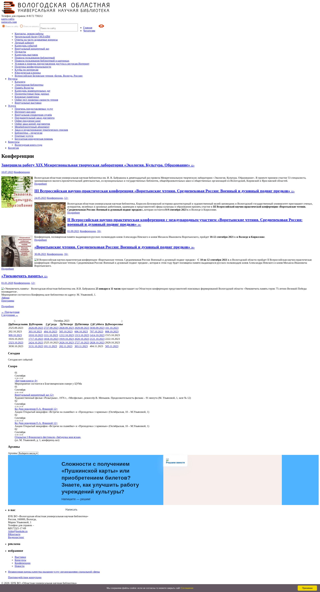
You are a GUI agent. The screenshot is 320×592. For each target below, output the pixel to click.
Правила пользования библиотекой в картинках (42, 60)
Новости (19, 566)
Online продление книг (28, 120)
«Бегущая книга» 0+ (26, 380)
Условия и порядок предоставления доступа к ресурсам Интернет (52, 63)
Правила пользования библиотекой (35, 57)
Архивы (12, 453)
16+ (99, 231)
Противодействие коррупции (25, 577)
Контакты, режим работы (29, 33)
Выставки (20, 557)
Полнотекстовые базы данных (32, 93)
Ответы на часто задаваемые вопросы (36, 39)
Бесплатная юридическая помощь (34, 138)
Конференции (22, 172)
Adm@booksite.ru (18, 531)
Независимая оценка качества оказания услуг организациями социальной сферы (54, 571)
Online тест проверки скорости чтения (36, 99)
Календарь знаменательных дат (32, 90)
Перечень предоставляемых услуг (34, 108)
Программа (7, 300)
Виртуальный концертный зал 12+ (34, 394)
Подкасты (20, 51)
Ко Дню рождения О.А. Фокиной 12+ (36, 408)
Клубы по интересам (26, 69)
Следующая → (9, 315)
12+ (66, 198)
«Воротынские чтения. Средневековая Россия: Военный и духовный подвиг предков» (114, 247)
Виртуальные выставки (28, 102)
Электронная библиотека (29, 84)
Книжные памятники (27, 96)
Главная (87, 27)
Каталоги (20, 81)
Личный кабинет (24, 42)
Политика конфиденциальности (33, 66)
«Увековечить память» (24, 276)
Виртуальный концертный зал (32, 48)
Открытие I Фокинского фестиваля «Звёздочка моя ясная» (48, 437)
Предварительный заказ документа (34, 117)
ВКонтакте (14, 534)
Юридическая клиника (28, 72)
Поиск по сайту (12, 26)
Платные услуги (24, 135)
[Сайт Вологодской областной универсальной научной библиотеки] (55, 13)
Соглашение (187, 588)
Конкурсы (14, 141)
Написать (71, 509)
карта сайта (7, 19)
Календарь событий (26, 45)
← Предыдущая (10, 312)
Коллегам (13, 147)
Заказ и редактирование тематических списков (41, 129)
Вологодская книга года (28, 144)
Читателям (89, 30)
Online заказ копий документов (32, 123)
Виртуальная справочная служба (33, 114)
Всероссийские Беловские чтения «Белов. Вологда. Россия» (49, 75)
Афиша (5, 297)
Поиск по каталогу (31, 26)
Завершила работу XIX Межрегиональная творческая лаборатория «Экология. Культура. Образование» (97, 165)
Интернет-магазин (25, 111)
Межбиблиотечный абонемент (32, 126)
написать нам (9, 22)
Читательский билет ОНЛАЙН (32, 36)
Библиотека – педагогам (28, 132)
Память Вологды (24, 87)
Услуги (12, 105)
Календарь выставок (26, 54)
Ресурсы (13, 78)
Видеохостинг (16, 537)
